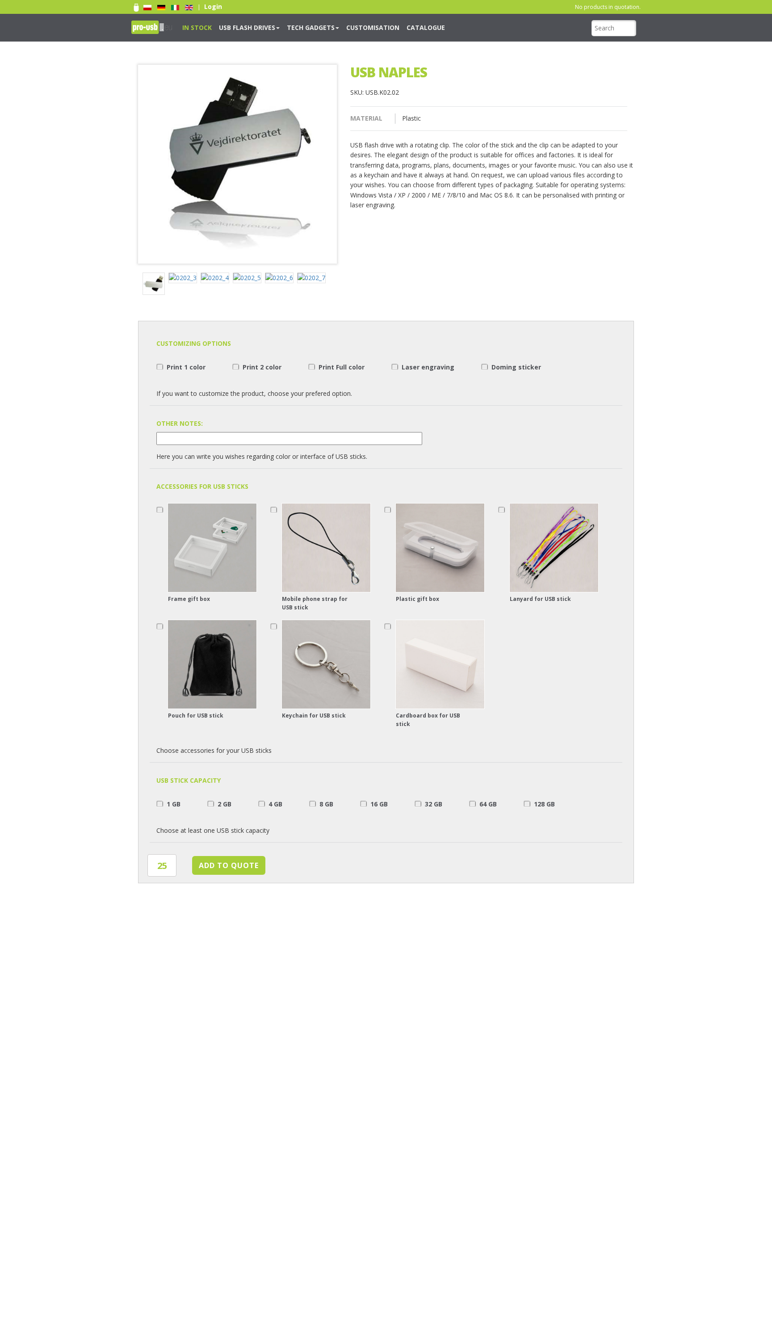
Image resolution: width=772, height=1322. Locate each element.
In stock (194, 27)
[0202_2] (155, 285)
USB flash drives (236, 27)
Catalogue (387, 27)
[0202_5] (249, 279)
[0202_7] (313, 279)
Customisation (343, 27)
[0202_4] (217, 279)
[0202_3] (184, 279)
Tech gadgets (290, 27)
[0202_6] (281, 279)
